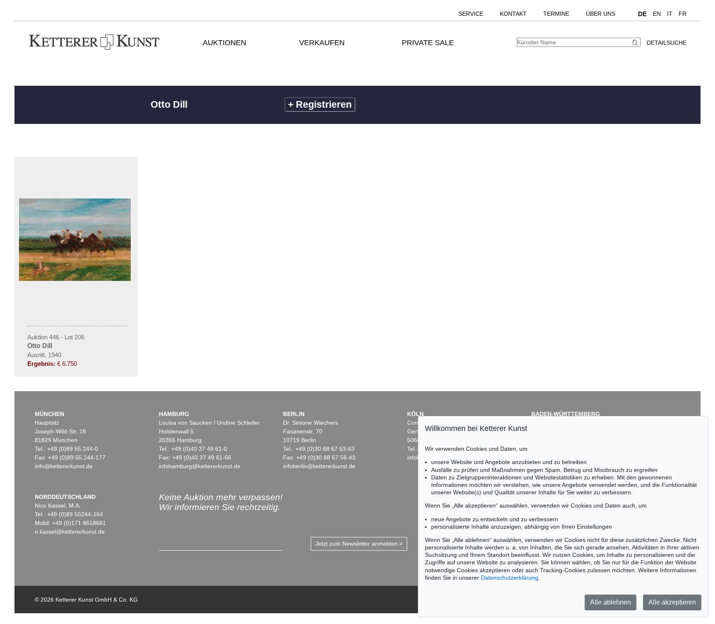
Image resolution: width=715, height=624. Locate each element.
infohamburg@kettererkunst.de (199, 466)
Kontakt (513, 13)
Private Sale (428, 43)
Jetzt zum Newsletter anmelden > (359, 543)
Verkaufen (322, 43)
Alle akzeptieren (672, 602)
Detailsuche (666, 42)
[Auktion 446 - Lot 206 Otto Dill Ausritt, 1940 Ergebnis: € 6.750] (76, 279)
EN (657, 13)
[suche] (636, 42)
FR (682, 13)
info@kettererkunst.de (64, 466)
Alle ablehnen (610, 602)
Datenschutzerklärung (509, 577)
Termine (556, 13)
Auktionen (224, 43)
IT (669, 13)
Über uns (600, 13)
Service (470, 13)
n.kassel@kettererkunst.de (70, 531)
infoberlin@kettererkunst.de (319, 466)
